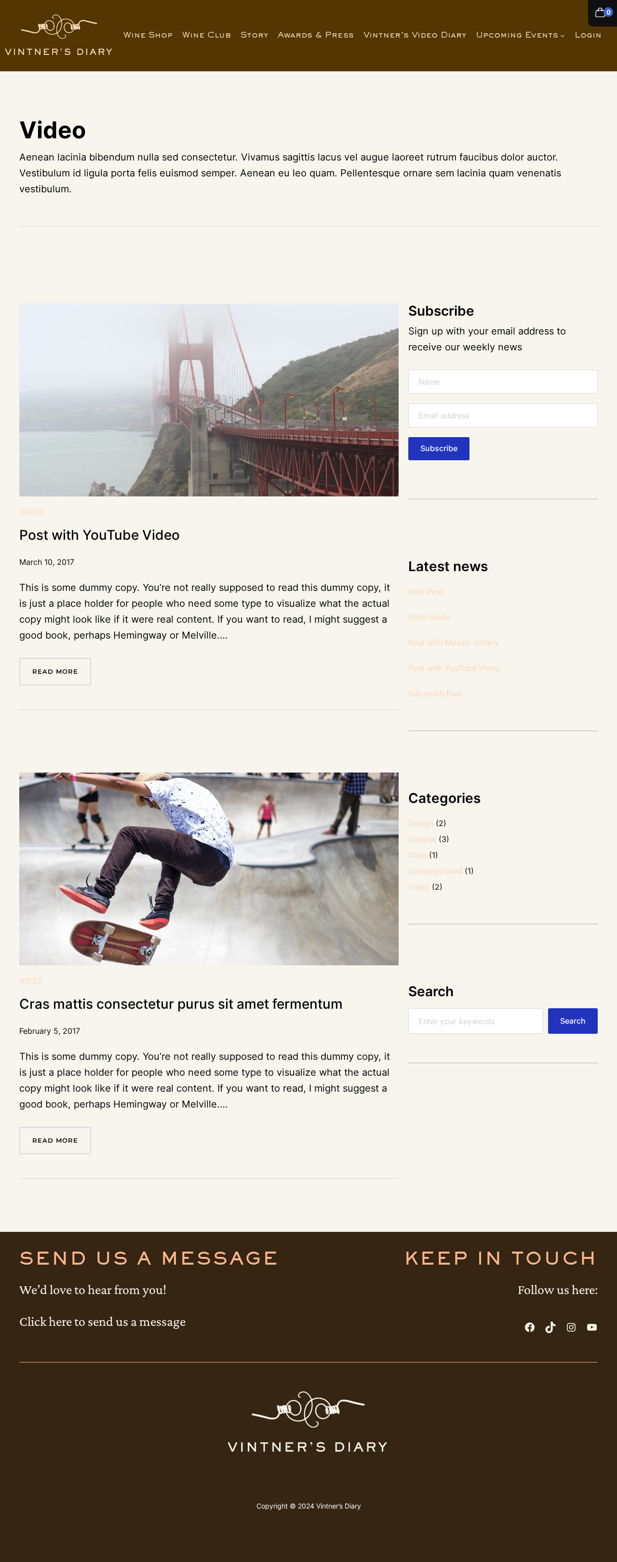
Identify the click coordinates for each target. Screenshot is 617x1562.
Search (573, 1021)
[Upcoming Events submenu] (562, 35)
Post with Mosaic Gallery (453, 642)
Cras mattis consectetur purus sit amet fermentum (181, 1004)
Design (420, 823)
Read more (61, 676)
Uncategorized (435, 871)
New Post (425, 591)
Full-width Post (435, 693)
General (422, 839)
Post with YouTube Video (99, 535)
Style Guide (429, 617)
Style (417, 855)
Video (31, 512)
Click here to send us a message (102, 1321)
